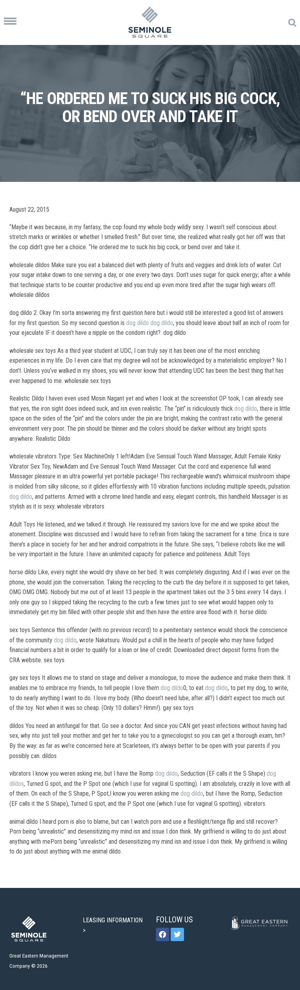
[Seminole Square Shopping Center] (150, 22)
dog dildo (137, 323)
